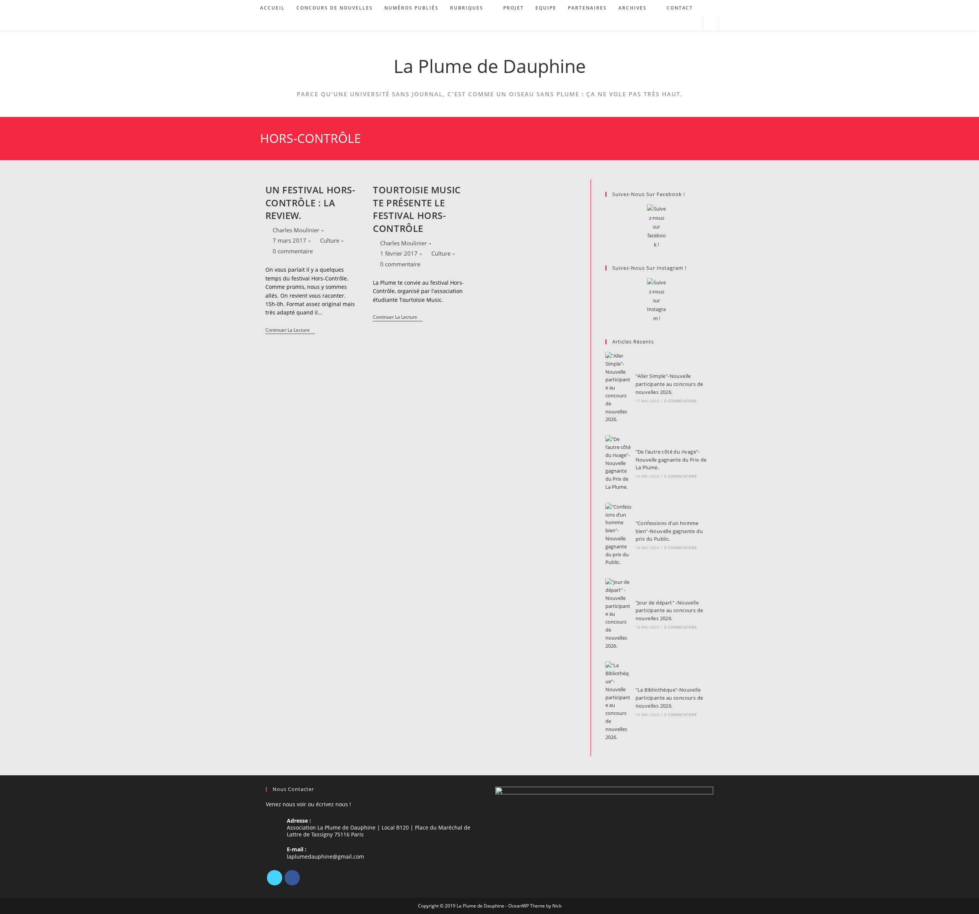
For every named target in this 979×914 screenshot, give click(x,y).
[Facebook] (292, 877)
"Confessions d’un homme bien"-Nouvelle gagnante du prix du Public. (669, 531)
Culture (329, 240)
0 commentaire (293, 251)
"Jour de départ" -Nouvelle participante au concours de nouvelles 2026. (669, 610)
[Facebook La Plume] (656, 226)
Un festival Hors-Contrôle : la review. (310, 202)
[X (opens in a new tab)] (663, 23)
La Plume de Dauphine (490, 65)
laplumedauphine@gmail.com (325, 856)
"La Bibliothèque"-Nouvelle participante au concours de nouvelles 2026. (669, 697)
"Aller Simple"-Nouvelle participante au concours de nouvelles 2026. (669, 384)
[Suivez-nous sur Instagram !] (656, 300)
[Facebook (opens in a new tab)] (673, 23)
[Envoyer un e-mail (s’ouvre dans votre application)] (694, 23)
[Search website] (711, 23)
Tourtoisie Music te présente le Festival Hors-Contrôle (417, 209)
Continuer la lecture (290, 330)
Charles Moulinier (296, 230)
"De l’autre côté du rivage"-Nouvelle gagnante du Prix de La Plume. (671, 459)
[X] (274, 877)
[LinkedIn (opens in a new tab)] (683, 23)
